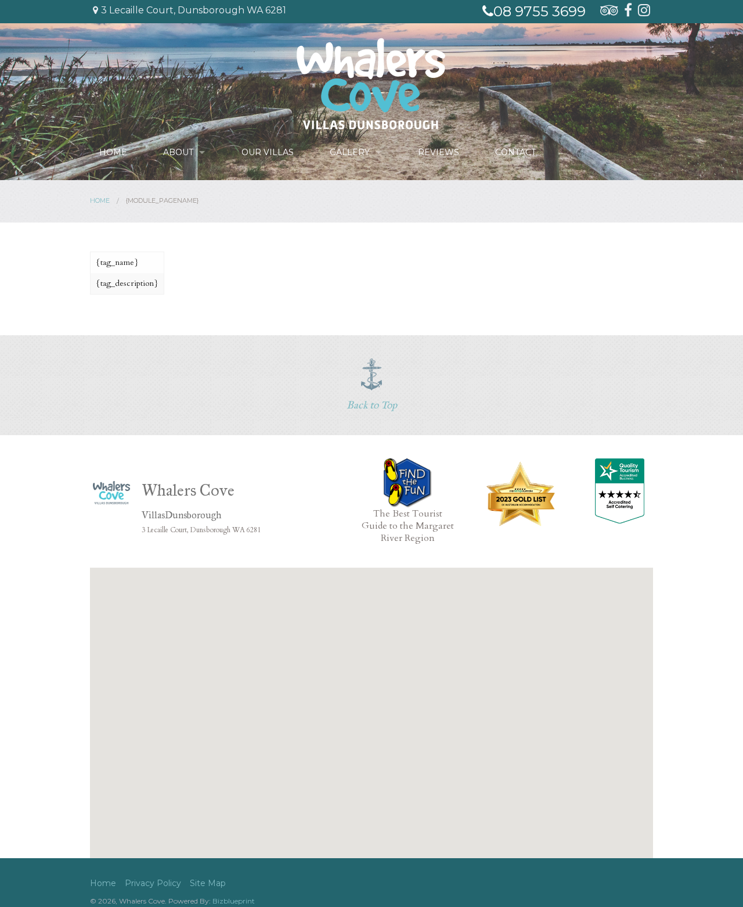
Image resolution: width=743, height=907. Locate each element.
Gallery (350, 152)
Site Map (208, 883)
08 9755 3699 (539, 11)
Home (113, 152)
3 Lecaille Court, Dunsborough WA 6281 (193, 10)
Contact (515, 152)
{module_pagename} (162, 200)
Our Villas (267, 152)
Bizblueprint (233, 901)
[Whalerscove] (371, 83)
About (178, 152)
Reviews (438, 152)
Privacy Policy (153, 883)
